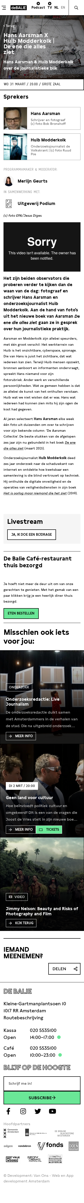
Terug (9, 26)
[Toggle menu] (5, 8)
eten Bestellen (21, 613)
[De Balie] (18, 8)
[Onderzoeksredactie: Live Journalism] (42, 702)
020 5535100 (43, 1030)
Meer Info (24, 736)
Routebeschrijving (23, 1017)
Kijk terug (24, 923)
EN (63, 7)
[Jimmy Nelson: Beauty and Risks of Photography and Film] (42, 911)
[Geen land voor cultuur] (29, 797)
